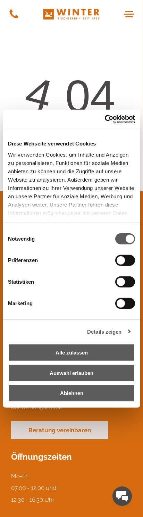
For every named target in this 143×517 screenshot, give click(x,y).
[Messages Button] (122, 496)
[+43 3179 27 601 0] (13, 17)
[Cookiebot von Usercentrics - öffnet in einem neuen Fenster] (104, 119)
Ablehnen (71, 393)
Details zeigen (104, 331)
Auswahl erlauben (71, 373)
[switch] (125, 260)
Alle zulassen (72, 353)
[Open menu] (129, 14)
